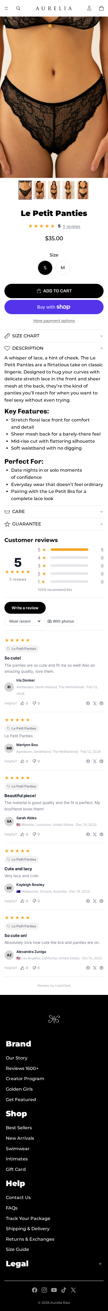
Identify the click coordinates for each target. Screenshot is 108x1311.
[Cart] (101, 8)
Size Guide (17, 1249)
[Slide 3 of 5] (54, 190)
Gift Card (16, 1169)
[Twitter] (73, 1290)
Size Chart (25, 335)
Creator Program (25, 1078)
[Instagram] (44, 1290)
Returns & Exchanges (30, 1238)
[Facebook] (34, 1290)
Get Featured (21, 1099)
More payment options (54, 320)
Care (18, 511)
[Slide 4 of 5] (68, 190)
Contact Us (18, 1197)
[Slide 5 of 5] (83, 190)
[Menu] (6, 8)
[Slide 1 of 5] (25, 190)
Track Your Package (28, 1218)
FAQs (11, 1208)
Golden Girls (19, 1089)
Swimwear (18, 1148)
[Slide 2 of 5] (40, 190)
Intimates (17, 1159)
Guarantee (26, 524)
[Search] (18, 8)
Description (27, 348)
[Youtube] (54, 1290)
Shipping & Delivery (28, 1228)
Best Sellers (19, 1127)
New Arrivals (20, 1138)
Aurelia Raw (60, 1303)
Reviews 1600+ (22, 1068)
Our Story (16, 1058)
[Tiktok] (63, 1290)
